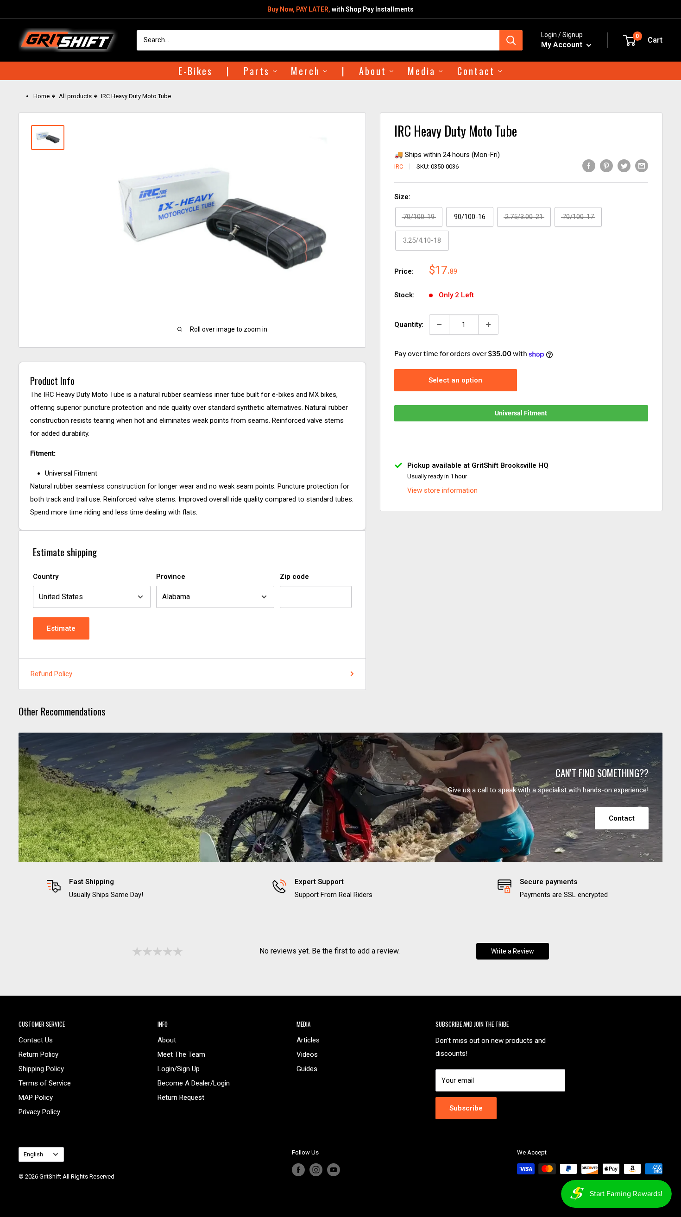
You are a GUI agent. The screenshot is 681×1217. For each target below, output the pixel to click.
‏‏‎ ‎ (19, 1187)
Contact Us (36, 1040)
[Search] (511, 40)
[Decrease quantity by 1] (439, 324)
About (167, 1040)
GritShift (50, 1176)
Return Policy (38, 1054)
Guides (306, 1069)
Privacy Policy (39, 1112)
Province (170, 576)
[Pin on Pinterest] (606, 165)
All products (75, 96)
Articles (308, 1040)
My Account (562, 44)
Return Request (181, 1097)
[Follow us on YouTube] (333, 1169)
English (33, 1154)
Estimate (61, 628)
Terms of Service (45, 1083)
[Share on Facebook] (588, 165)
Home (41, 96)
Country (45, 576)
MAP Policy (36, 1097)
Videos (307, 1054)
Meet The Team (181, 1054)
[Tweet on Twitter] (624, 165)
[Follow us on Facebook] (298, 1169)
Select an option (455, 380)
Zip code (294, 576)
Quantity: (408, 324)
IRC (398, 166)
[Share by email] (641, 165)
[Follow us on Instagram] (315, 1169)
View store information (442, 490)
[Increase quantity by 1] (488, 324)
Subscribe (466, 1108)
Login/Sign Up (179, 1069)
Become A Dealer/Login (194, 1083)
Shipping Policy (41, 1069)
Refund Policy (51, 674)
